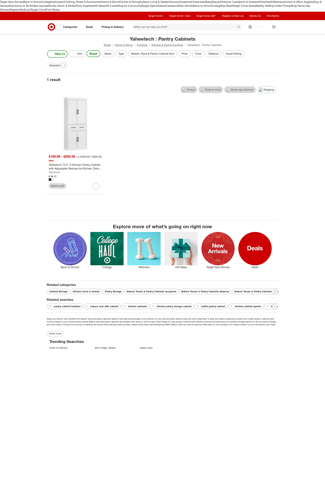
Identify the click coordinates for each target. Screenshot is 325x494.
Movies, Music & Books (62, 5)
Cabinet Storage (58, 291)
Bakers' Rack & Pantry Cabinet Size (152, 53)
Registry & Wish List (232, 15)
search (239, 27)
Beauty (216, 2)
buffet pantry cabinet (213, 306)
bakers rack (146, 347)
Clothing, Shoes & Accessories (82, 2)
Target (107, 45)
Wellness (278, 2)
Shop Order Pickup (279, 5)
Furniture (142, 45)
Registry (15, 9)
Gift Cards (111, 5)
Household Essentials (192, 2)
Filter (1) (60, 54)
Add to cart (57, 185)
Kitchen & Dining (129, 2)
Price (184, 53)
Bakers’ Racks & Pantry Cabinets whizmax (205, 291)
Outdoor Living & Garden (154, 2)
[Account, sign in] (256, 27)
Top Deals (227, 5)
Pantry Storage (113, 291)
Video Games (39, 5)
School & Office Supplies (299, 2)
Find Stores (53, 9)
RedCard (25, 9)
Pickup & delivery (113, 26)
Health (269, 2)
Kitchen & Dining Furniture (167, 45)
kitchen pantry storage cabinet (174, 306)
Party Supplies (84, 5)
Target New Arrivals (11, 2)
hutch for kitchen (58, 347)
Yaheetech (54, 172)
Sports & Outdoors (248, 2)
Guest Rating (234, 53)
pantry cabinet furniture (67, 306)
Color (198, 53)
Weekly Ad (261, 5)
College (46, 2)
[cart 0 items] (274, 27)
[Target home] (51, 27)
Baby (208, 2)
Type (121, 53)
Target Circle (38, 9)
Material (214, 53)
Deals (162, 5)
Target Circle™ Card (179, 15)
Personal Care (228, 2)
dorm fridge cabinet (105, 347)
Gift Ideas (99, 5)
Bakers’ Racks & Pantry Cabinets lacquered (151, 291)
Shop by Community (129, 5)
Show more (55, 333)
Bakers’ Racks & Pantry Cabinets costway (258, 291)
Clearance (172, 5)
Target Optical (150, 5)
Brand (93, 53)
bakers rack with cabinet (104, 306)
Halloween (57, 2)
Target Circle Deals (244, 5)
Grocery (174, 2)
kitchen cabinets (137, 306)
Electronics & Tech (20, 5)
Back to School (32, 2)
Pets (262, 2)
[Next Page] (275, 54)
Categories (70, 26)
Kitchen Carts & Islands (86, 291)
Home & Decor (110, 2)
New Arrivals (185, 5)
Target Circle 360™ (206, 15)
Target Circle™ (155, 15)
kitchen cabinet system (248, 306)
